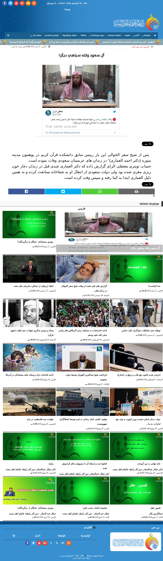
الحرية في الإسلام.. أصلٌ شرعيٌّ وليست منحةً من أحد (87, 42)
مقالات (83, 35)
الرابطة (147, 35)
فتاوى (127, 35)
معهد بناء (36, 35)
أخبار (137, 35)
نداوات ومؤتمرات (69, 35)
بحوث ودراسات (97, 35)
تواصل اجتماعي (52, 35)
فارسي (146, 47)
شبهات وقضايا (114, 35)
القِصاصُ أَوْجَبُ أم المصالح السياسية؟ (41, 42)
